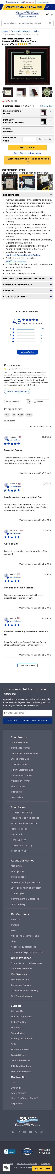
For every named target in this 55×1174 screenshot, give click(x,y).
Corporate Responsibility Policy (27, 952)
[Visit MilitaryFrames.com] (27, 1)
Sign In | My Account (21, 1016)
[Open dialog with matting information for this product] (13, 120)
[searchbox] (15, 401)
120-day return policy (17, 284)
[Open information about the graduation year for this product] (39, 139)
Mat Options (17, 871)
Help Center (17, 1103)
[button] (47, 14)
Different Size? (46, 106)
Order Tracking (18, 1022)
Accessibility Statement (23, 946)
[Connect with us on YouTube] (30, 1132)
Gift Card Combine (21, 1066)
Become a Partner (20, 979)
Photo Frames (18, 786)
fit (14, 415)
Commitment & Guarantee (25, 898)
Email (13, 1082)
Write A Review (27, 352)
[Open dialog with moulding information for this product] (21, 111)
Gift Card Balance (20, 1060)
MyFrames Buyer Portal (23, 1071)
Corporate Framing (21, 985)
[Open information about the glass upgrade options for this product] (10, 129)
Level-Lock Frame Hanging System (23, 255)
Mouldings (16, 865)
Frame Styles (17, 893)
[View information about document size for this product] (33, 106)
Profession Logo (19, 828)
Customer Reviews (15, 296)
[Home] (27, 14)
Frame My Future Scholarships (26, 963)
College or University (21, 812)
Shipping (8, 290)
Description (11, 195)
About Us (15, 919)
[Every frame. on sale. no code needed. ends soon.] (27, 7)
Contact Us (17, 1011)
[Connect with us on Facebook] (13, 1132)
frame (20, 415)
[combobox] (40, 426)
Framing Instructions (21, 1038)
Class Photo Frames (21, 775)
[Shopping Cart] (52, 14)
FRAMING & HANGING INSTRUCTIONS (24, 278)
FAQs (13, 1044)
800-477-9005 (18, 1093)
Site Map (45, 1163)
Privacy (9, 1163)
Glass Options (18, 876)
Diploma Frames (19, 742)
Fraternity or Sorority (21, 845)
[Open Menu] (4, 14)
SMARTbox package (16, 261)
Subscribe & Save (20, 1049)
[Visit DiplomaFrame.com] (12, 1)
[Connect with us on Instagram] (24, 1132)
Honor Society (18, 839)
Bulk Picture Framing (21, 996)
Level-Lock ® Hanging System (26, 887)
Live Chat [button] (16, 1087)
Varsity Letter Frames (22, 769)
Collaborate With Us (21, 968)
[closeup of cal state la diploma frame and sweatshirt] (45, 182)
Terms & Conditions (27, 1163)
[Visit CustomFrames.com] (43, 1)
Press (13, 930)
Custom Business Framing (24, 990)
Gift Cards (16, 791)
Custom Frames (19, 764)
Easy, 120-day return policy (27, 153)
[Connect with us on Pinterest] (36, 1132)
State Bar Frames (20, 758)
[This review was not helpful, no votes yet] (48, 473)
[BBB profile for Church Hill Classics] (9, 1151)
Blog (13, 941)
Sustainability (18, 904)
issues (29, 415)
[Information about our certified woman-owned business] (44, 1151)
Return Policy (17, 1033)
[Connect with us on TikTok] (19, 1132)
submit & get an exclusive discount (27, 720)
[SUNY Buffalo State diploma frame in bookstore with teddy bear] (27, 182)
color (7, 415)
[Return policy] (27, 1151)
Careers (15, 924)
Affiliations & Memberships (25, 935)
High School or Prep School (25, 817)
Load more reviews (27, 665)
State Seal (16, 834)
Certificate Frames (20, 747)
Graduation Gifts (20, 850)
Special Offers (18, 1055)
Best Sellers (17, 797)
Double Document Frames (24, 753)
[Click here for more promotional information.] (28, 162)
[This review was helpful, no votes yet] (43, 473)
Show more (9, 420)
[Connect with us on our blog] (42, 1132)
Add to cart (28, 147)
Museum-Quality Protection (25, 882)
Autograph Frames (20, 780)
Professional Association (24, 823)
